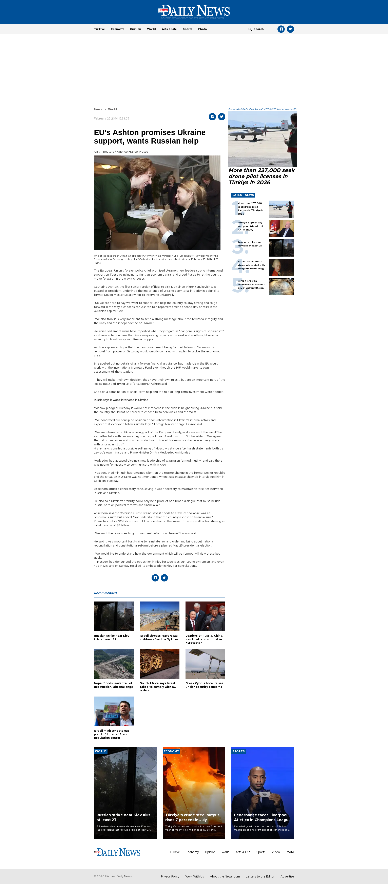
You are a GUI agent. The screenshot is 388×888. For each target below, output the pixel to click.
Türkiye (99, 29)
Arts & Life (169, 29)
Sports (187, 29)
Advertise (287, 876)
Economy (117, 29)
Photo (202, 29)
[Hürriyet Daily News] (194, 11)
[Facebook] (281, 29)
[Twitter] (290, 29)
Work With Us (194, 876)
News (98, 109)
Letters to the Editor (260, 876)
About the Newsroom (225, 876)
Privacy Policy (170, 876)
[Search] (250, 29)
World (151, 29)
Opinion (135, 29)
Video (276, 852)
